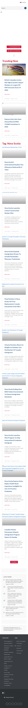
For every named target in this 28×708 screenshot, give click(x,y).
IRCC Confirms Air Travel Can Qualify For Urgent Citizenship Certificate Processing (15, 595)
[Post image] (4, 579)
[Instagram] (12, 704)
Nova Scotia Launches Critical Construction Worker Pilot (12, 210)
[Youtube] (15, 704)
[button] (14, 55)
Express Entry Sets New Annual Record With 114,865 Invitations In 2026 (16, 588)
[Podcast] (21, 704)
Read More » (7, 94)
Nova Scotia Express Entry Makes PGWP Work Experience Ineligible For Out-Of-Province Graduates (13, 486)
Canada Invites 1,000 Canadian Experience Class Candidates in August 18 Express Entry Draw (15, 601)
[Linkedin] (7, 704)
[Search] (25, 8)
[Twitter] (18, 704)
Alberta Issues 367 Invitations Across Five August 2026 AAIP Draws (14, 613)
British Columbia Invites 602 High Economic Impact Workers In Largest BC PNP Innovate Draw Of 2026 (13, 85)
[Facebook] (10, 704)
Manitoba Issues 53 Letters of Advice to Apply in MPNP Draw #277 (15, 607)
